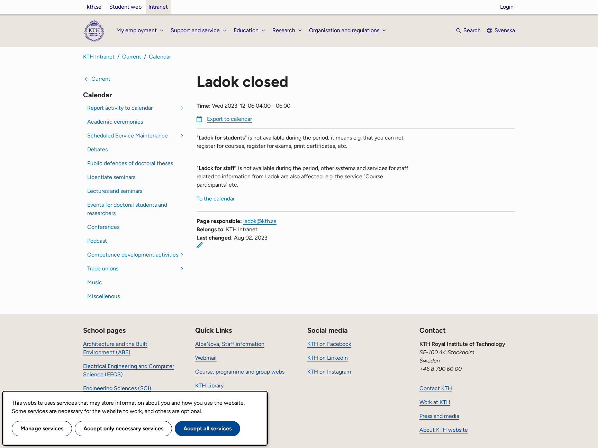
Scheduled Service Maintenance (127, 135)
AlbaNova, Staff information (229, 344)
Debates (97, 149)
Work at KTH (434, 402)
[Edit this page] (200, 245)
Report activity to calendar (120, 108)
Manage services (41, 428)
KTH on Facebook (329, 344)
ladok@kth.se (260, 221)
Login (507, 6)
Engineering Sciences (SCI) (117, 388)
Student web (125, 6)
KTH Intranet (99, 56)
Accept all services (207, 428)
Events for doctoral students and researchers (127, 208)
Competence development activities (132, 254)
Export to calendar (229, 119)
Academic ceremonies (115, 121)
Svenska (505, 30)
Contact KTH (435, 388)
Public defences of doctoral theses (130, 163)
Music (94, 282)
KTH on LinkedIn (327, 358)
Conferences (103, 227)
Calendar (160, 56)
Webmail (206, 358)
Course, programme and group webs (239, 371)
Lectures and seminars (114, 191)
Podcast (97, 241)
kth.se (94, 6)
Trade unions (102, 268)
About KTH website (443, 430)
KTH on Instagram (329, 371)
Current (131, 56)
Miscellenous (103, 296)
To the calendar (216, 198)
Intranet (158, 6)
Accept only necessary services (123, 428)
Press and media (439, 416)
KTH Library (209, 385)
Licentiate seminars (111, 177)
